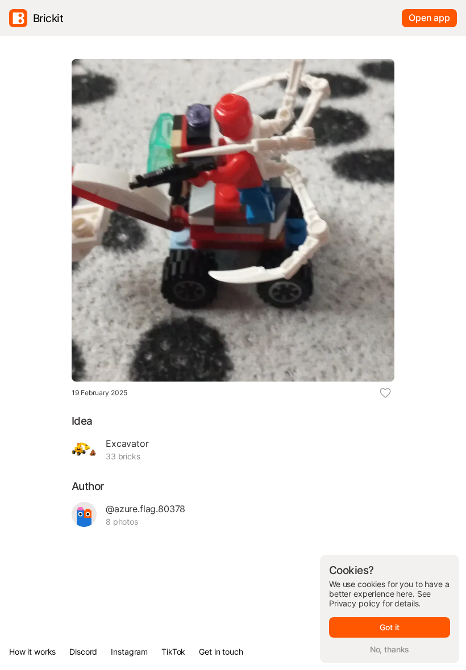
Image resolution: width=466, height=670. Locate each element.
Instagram (129, 651)
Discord (83, 651)
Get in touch (221, 651)
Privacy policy (354, 603)
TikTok (173, 651)
